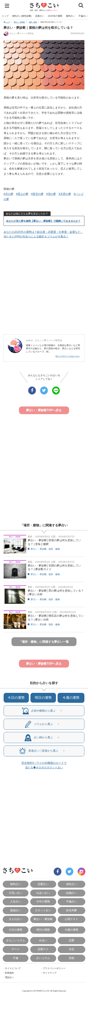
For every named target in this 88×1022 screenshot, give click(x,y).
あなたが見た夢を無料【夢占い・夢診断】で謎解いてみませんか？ (43, 221)
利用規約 (9, 973)
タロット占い (43, 910)
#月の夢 (8, 194)
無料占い (70, 16)
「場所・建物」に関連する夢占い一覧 (44, 641)
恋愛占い (39, 16)
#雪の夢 (51, 194)
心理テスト (71, 919)
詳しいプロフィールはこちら (67, 356)
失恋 (71, 949)
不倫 (15, 958)
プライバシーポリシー (54, 968)
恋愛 (71, 940)
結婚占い (71, 893)
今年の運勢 (43, 901)
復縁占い (15, 910)
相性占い (71, 884)
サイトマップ (49, 973)
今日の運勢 (16, 697)
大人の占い (15, 919)
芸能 (71, 958)
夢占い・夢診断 (19, 22)
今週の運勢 (71, 697)
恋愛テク (43, 949)
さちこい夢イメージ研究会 (21, 33)
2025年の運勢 (55, 16)
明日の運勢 (43, 697)
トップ (5, 16)
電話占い (9, 977)
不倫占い (71, 901)
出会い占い (43, 893)
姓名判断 (71, 910)
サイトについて (13, 968)
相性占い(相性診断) (22, 16)
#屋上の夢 (22, 194)
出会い (43, 940)
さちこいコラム (15, 940)
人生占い (15, 901)
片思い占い (15, 893)
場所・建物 (33, 22)
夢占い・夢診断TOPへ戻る (44, 410)
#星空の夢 (37, 194)
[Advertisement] (44, 287)
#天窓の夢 (65, 194)
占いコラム (43, 958)
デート (16, 949)
